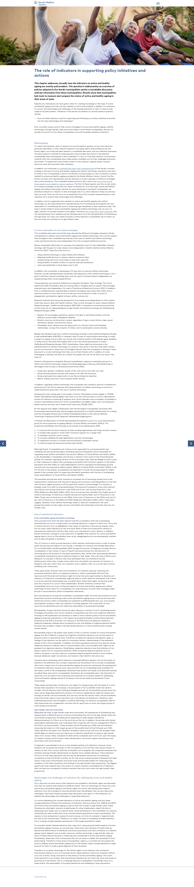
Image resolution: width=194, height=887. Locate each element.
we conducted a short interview (99, 212)
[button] (3, 443)
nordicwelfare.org (40, 877)
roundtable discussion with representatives (76, 169)
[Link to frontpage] (97, 3)
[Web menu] (158, 3)
